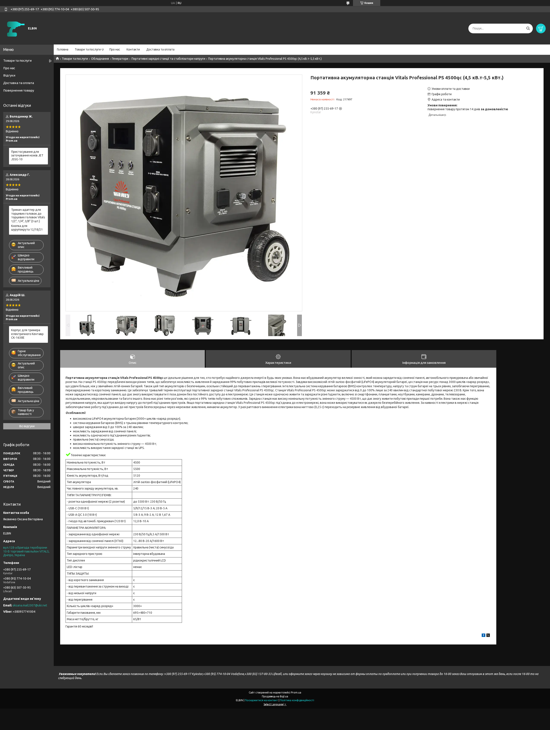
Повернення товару (18, 90)
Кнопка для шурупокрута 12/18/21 (27, 227)
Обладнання (100, 58)
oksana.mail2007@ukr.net (30, 605)
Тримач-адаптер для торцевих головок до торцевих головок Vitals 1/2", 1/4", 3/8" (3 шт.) (28, 215)
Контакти (133, 49)
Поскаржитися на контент (261, 700)
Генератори (120, 58)
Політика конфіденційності (297, 700)
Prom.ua (296, 692)
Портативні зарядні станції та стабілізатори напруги (168, 58)
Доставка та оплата (160, 49)
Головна (62, 49)
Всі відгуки (27, 426)
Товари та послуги (88, 49)
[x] (488, 636)
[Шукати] (528, 28)
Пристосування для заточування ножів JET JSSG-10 (27, 155)
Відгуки (9, 75)
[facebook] (483, 636)
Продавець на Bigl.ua (275, 696)
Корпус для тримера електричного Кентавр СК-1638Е (27, 333)
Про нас (114, 49)
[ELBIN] (15, 28)
